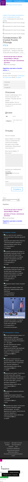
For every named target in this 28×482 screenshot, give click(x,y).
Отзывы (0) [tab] (7, 87)
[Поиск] (18, 200)
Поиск (4, 198)
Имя (6, 175)
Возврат (7, 444)
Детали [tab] (6, 85)
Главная (5, 15)
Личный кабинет (16, 444)
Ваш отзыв (8, 153)
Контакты (7, 443)
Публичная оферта (13, 452)
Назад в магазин (14, 472)
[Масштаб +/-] (0, 479)
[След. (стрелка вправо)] (2, 481)
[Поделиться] (3, 479)
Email (7, 181)
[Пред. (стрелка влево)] (0, 481)
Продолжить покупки (10, 475)
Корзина (11, 446)
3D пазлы (18, 77)
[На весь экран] (2, 479)
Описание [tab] (7, 82)
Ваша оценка (8, 151)
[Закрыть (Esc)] (5, 479)
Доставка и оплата (17, 443)
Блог (16, 446)
